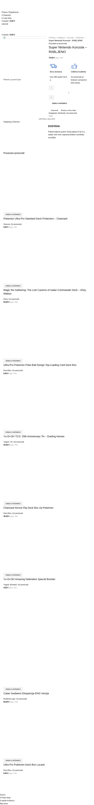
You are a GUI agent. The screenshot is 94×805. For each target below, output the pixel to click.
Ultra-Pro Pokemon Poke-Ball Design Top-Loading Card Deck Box (39, 365)
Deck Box (7, 370)
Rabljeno (62, 38)
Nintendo (80, 38)
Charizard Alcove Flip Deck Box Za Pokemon (28, 507)
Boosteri (13, 585)
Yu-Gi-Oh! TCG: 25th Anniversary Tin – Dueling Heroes (33, 436)
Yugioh (6, 442)
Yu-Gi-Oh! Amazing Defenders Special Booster (29, 579)
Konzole (71, 38)
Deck (5, 299)
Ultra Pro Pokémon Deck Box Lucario (24, 764)
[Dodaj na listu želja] (19, 209)
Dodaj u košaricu (59, 103)
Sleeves (6, 224)
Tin (11, 442)
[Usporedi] (6, 209)
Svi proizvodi (71, 113)
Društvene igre (9, 699)
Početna (52, 38)
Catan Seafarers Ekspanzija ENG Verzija (26, 693)
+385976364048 (8, 9)
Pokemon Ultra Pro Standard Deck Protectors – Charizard (35, 218)
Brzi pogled (12, 209)
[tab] (47, 119)
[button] (13, 214)
